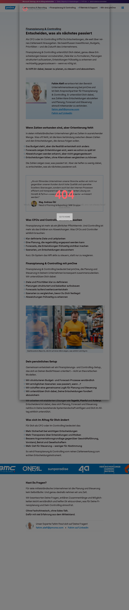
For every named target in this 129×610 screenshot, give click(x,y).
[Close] (107, 6)
